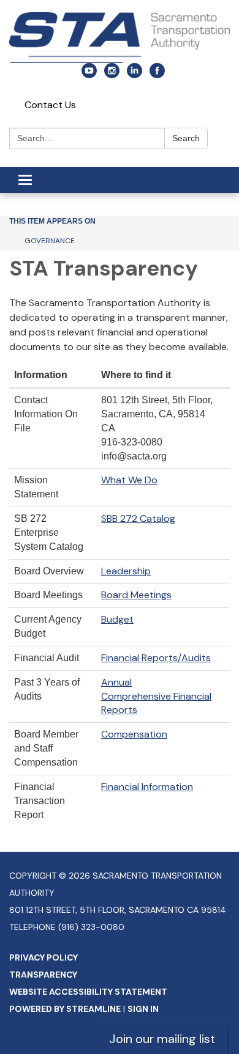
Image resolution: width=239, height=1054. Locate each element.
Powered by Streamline (65, 1008)
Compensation (134, 734)
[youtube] (89, 74)
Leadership (126, 571)
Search (186, 138)
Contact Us (50, 104)
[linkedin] (134, 74)
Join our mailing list (162, 1039)
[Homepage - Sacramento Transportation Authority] (119, 37)
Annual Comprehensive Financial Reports (156, 696)
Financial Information (147, 786)
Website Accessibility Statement (88, 991)
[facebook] (157, 74)
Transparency (43, 974)
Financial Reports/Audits (156, 657)
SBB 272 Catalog (138, 518)
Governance (50, 241)
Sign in (143, 1008)
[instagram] (112, 74)
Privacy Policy (43, 957)
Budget (117, 619)
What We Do (129, 480)
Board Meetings (136, 594)
